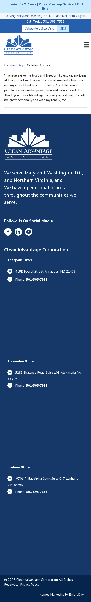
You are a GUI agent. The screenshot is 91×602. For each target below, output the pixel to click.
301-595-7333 (54, 21)
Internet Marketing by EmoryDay (60, 594)
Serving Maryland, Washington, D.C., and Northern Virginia (45, 16)
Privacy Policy (29, 584)
